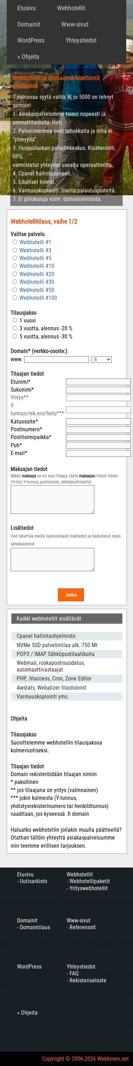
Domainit (28, 24)
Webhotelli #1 (35, 242)
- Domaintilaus (33, 927)
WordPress (30, 40)
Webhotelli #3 (35, 250)
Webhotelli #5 (35, 258)
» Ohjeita (28, 56)
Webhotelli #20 (37, 274)
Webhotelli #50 (37, 290)
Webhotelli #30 (37, 282)
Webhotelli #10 (37, 266)
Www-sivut (74, 24)
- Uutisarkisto (32, 881)
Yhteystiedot (81, 40)
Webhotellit (71, 8)
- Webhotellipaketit (88, 881)
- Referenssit (81, 927)
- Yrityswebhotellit (87, 888)
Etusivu (26, 8)
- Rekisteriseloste (86, 980)
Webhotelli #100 (38, 297)
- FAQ (73, 973)
